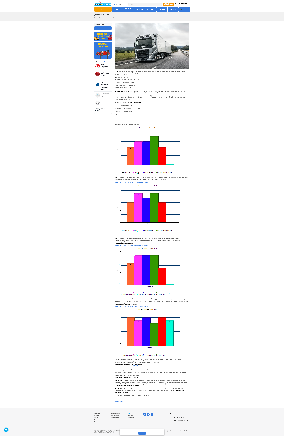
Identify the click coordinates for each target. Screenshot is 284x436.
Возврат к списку (118, 401)
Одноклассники (152, 414)
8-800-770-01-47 (182, 3)
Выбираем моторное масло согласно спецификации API (105, 75)
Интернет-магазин (115, 410)
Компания (96, 410)
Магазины (96, 415)
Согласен (142, 433)
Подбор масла (130, 415)
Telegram (148, 414)
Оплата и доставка (115, 415)
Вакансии (96, 421)
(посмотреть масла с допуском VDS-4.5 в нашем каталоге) (132, 366)
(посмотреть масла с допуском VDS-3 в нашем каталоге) (131, 245)
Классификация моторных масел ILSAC (105, 95)
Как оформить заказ (115, 413)
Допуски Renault (105, 101)
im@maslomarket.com (181, 5)
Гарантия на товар (115, 417)
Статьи (128, 413)
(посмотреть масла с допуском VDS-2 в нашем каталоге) (131, 182)
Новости (96, 417)
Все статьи (107, 61)
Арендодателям (98, 423)
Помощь (129, 410)
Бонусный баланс (130, 417)
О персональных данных (116, 421)
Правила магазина (115, 419)
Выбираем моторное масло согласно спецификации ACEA (105, 86)
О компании (97, 413)
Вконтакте (144, 414)
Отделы (96, 419)
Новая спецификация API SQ (104, 66)
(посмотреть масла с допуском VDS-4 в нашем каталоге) (131, 306)
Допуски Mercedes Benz (104, 109)
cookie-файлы (134, 431)
